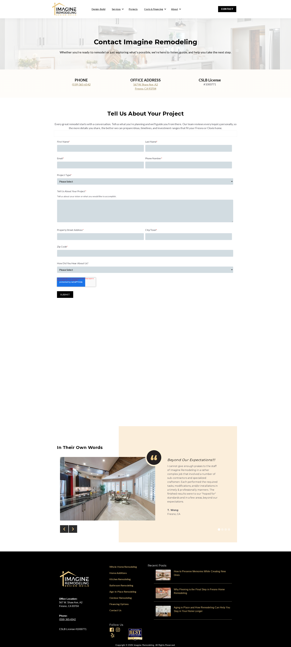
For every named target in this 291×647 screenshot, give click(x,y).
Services (116, 9)
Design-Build (98, 9)
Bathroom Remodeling (121, 585)
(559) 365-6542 (81, 84)
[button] (64, 529)
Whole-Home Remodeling (123, 566)
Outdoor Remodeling (120, 597)
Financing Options (119, 604)
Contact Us (115, 610)
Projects (133, 9)
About (174, 9)
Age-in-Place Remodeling (122, 591)
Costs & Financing (153, 9)
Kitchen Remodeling (120, 579)
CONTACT (227, 9)
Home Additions (118, 572)
